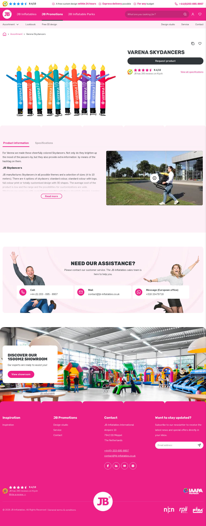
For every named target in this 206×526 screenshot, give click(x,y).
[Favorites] (199, 14)
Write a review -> (17, 494)
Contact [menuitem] (199, 24)
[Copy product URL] (192, 43)
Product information (16, 143)
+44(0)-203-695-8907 (116, 450)
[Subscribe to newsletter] (199, 445)
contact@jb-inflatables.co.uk (120, 455)
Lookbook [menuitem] (31, 24)
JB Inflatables (27, 14)
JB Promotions (52, 14)
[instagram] (132, 465)
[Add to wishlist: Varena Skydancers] (199, 43)
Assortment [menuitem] (9, 24)
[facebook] (107, 465)
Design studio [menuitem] (168, 24)
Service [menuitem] (185, 24)
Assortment (16, 34)
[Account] (192, 14)
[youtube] (124, 465)
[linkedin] (116, 465)
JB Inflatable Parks (81, 14)
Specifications (44, 143)
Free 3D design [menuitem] (49, 24)
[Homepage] (7, 14)
